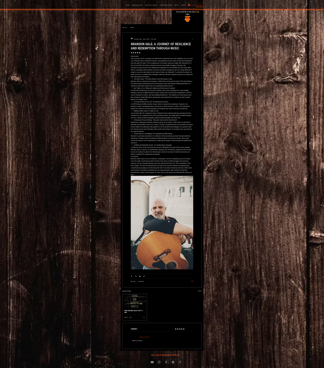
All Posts (124, 27)
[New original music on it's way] (134, 301)
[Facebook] (166, 362)
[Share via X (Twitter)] (136, 276)
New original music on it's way (133, 311)
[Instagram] (159, 362)
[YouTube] (152, 362)
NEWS (132, 27)
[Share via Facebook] (131, 276)
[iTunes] (180, 362)
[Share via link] (144, 276)
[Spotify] (173, 362)
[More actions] (192, 39)
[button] (199, 5)
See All (200, 290)
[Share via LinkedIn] (140, 276)
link (198, 12)
